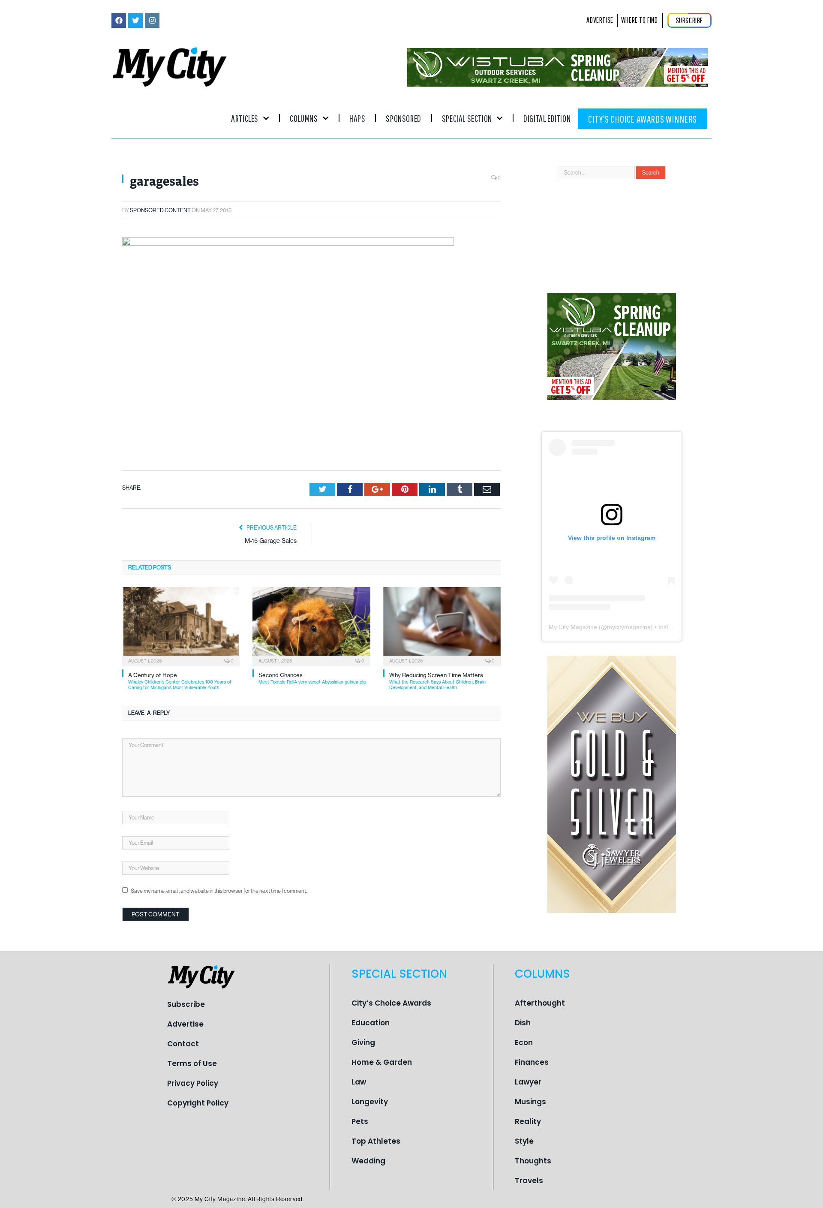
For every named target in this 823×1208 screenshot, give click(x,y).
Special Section (467, 118)
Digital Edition (547, 118)
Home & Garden (381, 1062)
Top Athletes (375, 1141)
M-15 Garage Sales (271, 540)
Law (358, 1082)
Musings (530, 1102)
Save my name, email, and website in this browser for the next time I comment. (219, 891)
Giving (363, 1042)
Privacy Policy (192, 1083)
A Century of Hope (179, 681)
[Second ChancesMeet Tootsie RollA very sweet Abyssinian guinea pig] (311, 625)
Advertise (185, 1024)
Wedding (368, 1161)
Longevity (369, 1102)
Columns (304, 118)
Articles (244, 118)
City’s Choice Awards (391, 1003)
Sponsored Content (160, 210)
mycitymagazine (629, 627)
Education (370, 1023)
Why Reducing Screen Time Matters (437, 681)
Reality (528, 1121)
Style (524, 1141)
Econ (524, 1042)
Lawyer (528, 1082)
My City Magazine (573, 627)
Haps (357, 118)
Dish (523, 1023)
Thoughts (533, 1161)
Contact (183, 1044)
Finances (532, 1062)
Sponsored (403, 118)
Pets (359, 1121)
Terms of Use (192, 1063)
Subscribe (186, 1004)
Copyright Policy (197, 1103)
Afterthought (540, 1003)
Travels (529, 1180)
